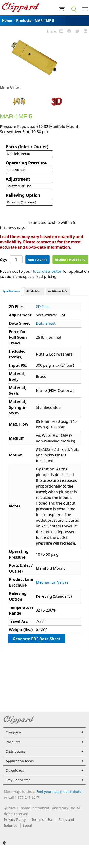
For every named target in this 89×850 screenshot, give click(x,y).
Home (7, 20)
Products (23, 20)
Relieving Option (23, 195)
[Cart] (61, 9)
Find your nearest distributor (59, 791)
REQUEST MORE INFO (70, 260)
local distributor (47, 271)
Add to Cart (37, 260)
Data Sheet (46, 323)
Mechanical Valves (52, 582)
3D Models (32, 291)
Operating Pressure (26, 163)
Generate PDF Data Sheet (36, 638)
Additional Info (57, 291)
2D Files (43, 306)
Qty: (3, 259)
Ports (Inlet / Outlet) (27, 147)
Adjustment (18, 179)
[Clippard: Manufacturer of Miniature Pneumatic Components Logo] (21, 7)
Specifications (11, 291)
